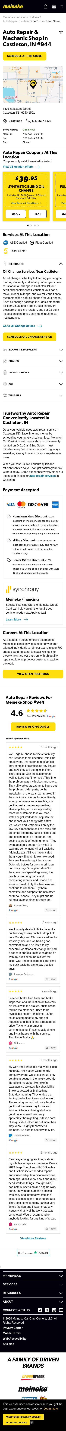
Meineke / (9, 17)
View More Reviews (33, 1238)
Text (37, 213)
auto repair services (42, 475)
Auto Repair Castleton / (18, 21)
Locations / (23, 17)
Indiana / (35, 17)
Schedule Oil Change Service (29, 336)
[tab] (28, 225)
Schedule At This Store (24, 56)
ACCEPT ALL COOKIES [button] (16, 1422)
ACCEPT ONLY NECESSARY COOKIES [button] (23, 1417)
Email (15, 213)
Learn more (51, 1408)
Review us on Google (33, 726)
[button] (32, 1422)
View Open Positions (33, 674)
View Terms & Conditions (25, 203)
